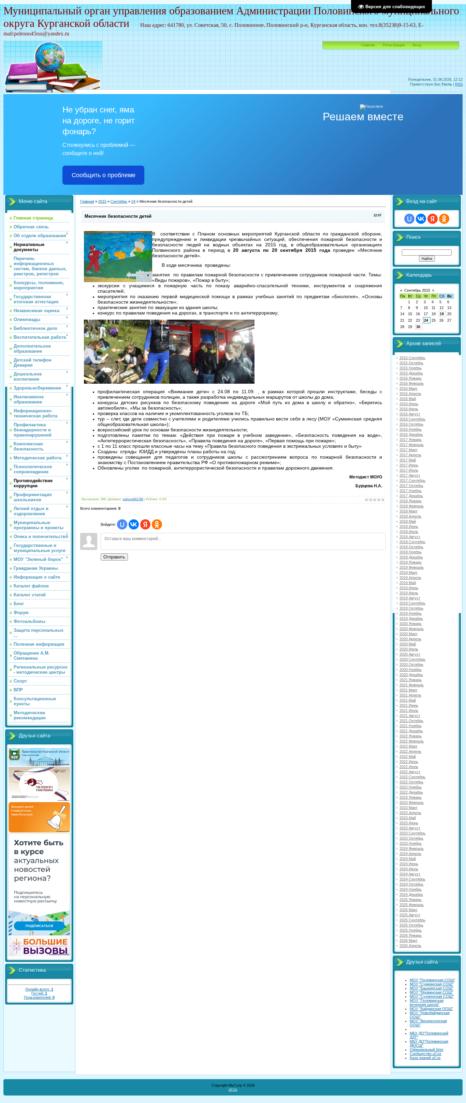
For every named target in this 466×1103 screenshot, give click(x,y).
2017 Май (407, 460)
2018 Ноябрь (410, 552)
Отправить (114, 557)
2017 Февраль (411, 445)
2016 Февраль (411, 383)
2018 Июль (408, 532)
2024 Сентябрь (412, 879)
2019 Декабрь (411, 618)
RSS (459, 84)
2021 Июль (408, 710)
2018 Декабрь (411, 557)
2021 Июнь (408, 705)
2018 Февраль (411, 506)
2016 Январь (410, 378)
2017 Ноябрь (410, 491)
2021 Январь (410, 680)
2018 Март (408, 511)
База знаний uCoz (425, 1058)
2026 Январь (410, 935)
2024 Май (407, 859)
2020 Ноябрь (410, 670)
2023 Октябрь (411, 838)
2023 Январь (410, 797)
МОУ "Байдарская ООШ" (431, 1009)
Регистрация (394, 45)
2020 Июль (408, 649)
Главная (368, 45)
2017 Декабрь (411, 496)
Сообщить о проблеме (103, 175)
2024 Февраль (411, 848)
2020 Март (408, 634)
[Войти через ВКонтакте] (134, 524)
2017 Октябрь (411, 486)
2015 (102, 201)
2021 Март (408, 690)
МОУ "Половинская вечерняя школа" (426, 1002)
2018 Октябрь (411, 547)
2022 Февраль (411, 741)
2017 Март (408, 450)
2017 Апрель (410, 455)
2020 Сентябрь (412, 659)
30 (418, 327)
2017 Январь (410, 440)
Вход (416, 45)
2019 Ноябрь (410, 613)
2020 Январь (410, 624)
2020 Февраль (411, 629)
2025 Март (408, 910)
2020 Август (409, 654)
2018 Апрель (410, 516)
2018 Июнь (408, 526)
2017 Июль (408, 470)
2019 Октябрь (411, 608)
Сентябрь (119, 201)
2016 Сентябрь (412, 419)
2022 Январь (410, 736)
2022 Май (407, 756)
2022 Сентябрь (412, 777)
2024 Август (409, 874)
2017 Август (409, 475)
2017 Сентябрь (412, 480)
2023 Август (409, 828)
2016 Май (407, 399)
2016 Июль (408, 409)
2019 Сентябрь (412, 603)
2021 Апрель (410, 695)
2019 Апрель (410, 578)
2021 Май (407, 700)
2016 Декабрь (411, 434)
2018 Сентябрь (412, 542)
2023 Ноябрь (410, 843)
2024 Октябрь (411, 884)
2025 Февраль (411, 905)
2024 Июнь (408, 864)
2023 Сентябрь (412, 833)
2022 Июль (408, 767)
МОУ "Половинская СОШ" (432, 980)
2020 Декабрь (411, 675)
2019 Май (407, 583)
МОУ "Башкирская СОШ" (431, 988)
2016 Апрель (410, 394)
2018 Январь (410, 501)
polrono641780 (133, 499)
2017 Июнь (408, 465)
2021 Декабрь (411, 731)
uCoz (233, 1089)
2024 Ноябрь (410, 889)
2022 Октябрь (411, 782)
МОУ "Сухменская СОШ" (432, 996)
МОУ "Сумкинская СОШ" (431, 984)
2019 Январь (410, 562)
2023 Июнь (408, 823)
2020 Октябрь (411, 664)
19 (442, 314)
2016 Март (408, 388)
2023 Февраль (411, 802)
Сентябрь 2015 (417, 290)
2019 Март (408, 572)
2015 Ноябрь (410, 368)
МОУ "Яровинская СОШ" (431, 992)
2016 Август (409, 414)
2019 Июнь (408, 588)
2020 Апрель (410, 639)
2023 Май (407, 818)
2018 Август (409, 537)
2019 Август (409, 598)
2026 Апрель (410, 946)
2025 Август (409, 915)
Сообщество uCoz (425, 1054)
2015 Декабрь (411, 373)
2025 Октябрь (411, 925)
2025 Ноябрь (410, 930)
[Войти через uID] (122, 524)
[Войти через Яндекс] (145, 524)
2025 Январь (410, 900)
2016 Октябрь (411, 424)
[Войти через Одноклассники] (157, 524)
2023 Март (408, 808)
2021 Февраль (411, 685)
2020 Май (407, 644)
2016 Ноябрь (410, 429)
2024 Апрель (410, 854)
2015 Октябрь (411, 363)
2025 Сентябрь (412, 920)
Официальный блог (426, 1049)
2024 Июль (408, 869)
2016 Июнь (408, 404)
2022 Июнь (408, 762)
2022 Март (408, 746)
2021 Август (409, 716)
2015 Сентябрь (412, 358)
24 (133, 201)
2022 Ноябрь (410, 787)
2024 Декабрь (411, 894)
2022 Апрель (410, 751)
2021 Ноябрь (410, 726)
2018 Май (407, 521)
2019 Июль (408, 593)
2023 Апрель (410, 813)
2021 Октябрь (411, 721)
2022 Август (409, 772)
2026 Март (408, 940)
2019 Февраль (411, 567)
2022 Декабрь (411, 792)
